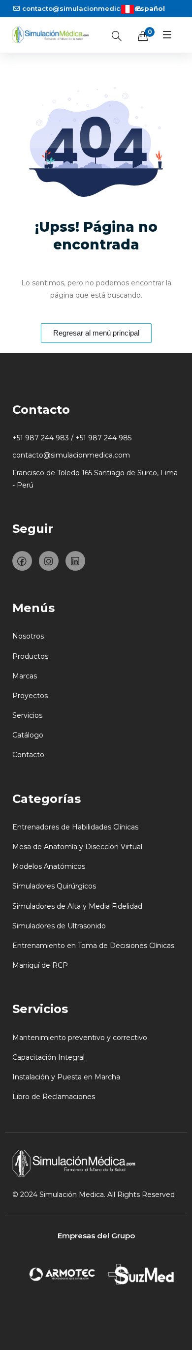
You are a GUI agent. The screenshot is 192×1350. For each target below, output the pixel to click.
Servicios (27, 715)
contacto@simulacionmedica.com (81, 8)
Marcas (24, 676)
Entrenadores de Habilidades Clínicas (75, 827)
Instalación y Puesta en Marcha (66, 1077)
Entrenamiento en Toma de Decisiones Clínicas (93, 945)
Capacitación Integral (48, 1057)
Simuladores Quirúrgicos (54, 886)
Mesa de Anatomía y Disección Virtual (77, 846)
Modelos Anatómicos (48, 866)
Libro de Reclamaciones (53, 1096)
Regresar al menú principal (96, 333)
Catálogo (27, 735)
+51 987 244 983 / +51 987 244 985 (71, 437)
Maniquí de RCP (40, 965)
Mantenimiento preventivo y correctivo (79, 1037)
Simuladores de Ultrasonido (59, 925)
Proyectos (30, 695)
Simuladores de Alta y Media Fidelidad (77, 906)
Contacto (28, 754)
